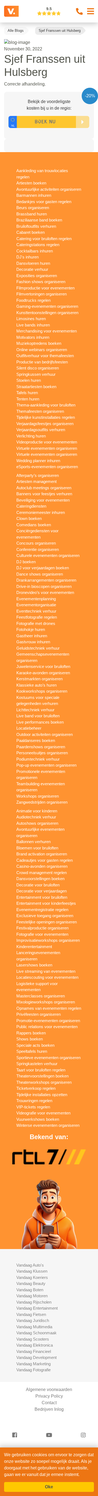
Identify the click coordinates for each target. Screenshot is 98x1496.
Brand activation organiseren (41, 854)
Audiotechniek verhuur (36, 817)
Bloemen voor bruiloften (37, 848)
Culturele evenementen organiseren (47, 555)
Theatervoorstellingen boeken (42, 1076)
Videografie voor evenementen (43, 1113)
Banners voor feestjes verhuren (44, 493)
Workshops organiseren (37, 796)
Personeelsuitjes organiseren (42, 752)
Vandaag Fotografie (33, 1369)
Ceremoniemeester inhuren (40, 512)
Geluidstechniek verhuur (38, 648)
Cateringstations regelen (37, 244)
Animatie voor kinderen (36, 811)
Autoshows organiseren (37, 823)
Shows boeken (29, 1039)
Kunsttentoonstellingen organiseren (47, 312)
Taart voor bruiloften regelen (40, 1070)
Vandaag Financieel (33, 1351)
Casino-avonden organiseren (42, 866)
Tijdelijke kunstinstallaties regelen (45, 417)
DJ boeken (26, 561)
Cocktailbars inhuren (34, 251)
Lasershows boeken (34, 965)
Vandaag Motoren (32, 1295)
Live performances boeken (40, 722)
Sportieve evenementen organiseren (48, 1057)
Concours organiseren (36, 543)
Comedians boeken (33, 524)
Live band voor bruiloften (38, 715)
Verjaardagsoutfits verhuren (40, 429)
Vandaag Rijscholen (33, 1302)
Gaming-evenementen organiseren (47, 306)
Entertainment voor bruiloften (41, 897)
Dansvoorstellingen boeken (40, 878)
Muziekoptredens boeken (38, 343)
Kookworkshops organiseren (41, 691)
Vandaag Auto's (30, 1265)
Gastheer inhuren (31, 635)
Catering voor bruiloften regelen (44, 238)
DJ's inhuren (27, 257)
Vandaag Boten (29, 1289)
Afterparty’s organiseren (37, 475)
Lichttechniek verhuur (35, 709)
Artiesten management (36, 481)
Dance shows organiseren (39, 574)
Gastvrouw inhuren (33, 641)
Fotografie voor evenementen (42, 934)
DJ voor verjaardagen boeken (42, 567)
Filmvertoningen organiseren (41, 294)
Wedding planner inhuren (38, 460)
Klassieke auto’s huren (36, 685)
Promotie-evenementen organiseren (48, 1020)
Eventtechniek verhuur (36, 611)
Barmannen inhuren (33, 195)
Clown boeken (29, 518)
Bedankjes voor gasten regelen (43, 201)
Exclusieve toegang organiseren (44, 915)
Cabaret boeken (30, 232)
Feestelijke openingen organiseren (46, 922)
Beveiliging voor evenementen (43, 500)
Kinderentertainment (34, 946)
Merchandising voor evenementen (46, 331)
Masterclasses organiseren (40, 996)
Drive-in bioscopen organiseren (44, 586)
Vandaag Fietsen (31, 1314)
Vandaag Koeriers (32, 1277)
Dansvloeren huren (33, 263)
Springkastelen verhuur (36, 1063)
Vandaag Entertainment (37, 1308)
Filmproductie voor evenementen (45, 288)
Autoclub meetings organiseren (43, 487)
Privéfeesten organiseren (38, 1014)
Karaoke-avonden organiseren (43, 672)
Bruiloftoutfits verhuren (36, 226)
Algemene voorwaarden (49, 1389)
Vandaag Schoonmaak (36, 1332)
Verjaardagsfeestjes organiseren (45, 423)
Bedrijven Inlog (49, 1409)
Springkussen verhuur (36, 374)
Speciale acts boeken (35, 1045)
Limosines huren (31, 318)
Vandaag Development (36, 1357)
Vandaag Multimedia (34, 1326)
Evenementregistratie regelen (42, 909)
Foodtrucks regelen (33, 300)
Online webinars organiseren (41, 349)
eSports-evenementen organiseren (47, 466)
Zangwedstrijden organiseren (42, 802)
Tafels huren (27, 392)
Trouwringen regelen (34, 1100)
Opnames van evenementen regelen (48, 1008)
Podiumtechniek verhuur (38, 759)
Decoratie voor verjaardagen (41, 891)
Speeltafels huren (31, 1051)
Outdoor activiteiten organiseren (44, 734)
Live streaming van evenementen (45, 971)
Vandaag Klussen (31, 1271)
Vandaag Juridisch (32, 1320)
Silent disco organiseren (37, 368)
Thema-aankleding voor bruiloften (45, 405)
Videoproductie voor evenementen (46, 442)
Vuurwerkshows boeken (37, 1119)
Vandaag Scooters (32, 1339)
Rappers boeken (31, 1033)
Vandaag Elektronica (34, 1345)
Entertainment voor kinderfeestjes (46, 903)
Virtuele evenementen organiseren (46, 448)
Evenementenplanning (36, 598)
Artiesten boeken (31, 183)
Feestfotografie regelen (36, 617)
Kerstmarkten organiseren (39, 678)
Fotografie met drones (35, 623)
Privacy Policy (49, 1396)
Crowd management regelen (41, 872)
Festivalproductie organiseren (42, 928)
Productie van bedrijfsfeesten (42, 362)
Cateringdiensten (31, 506)
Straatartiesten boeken (36, 386)
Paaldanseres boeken (35, 740)
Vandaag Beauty (30, 1283)
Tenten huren (27, 399)
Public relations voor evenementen (47, 1026)
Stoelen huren (28, 380)
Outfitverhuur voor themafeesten (45, 355)
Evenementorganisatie (36, 604)
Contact (49, 1402)
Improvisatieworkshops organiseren (48, 940)
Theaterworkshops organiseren (44, 1082)
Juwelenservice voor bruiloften (43, 666)
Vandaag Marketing (33, 1363)
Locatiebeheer (28, 728)
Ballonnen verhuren (33, 841)
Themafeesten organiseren (40, 411)
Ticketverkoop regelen (36, 1088)
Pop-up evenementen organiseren (46, 765)
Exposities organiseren (36, 275)
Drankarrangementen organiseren (46, 580)
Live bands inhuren (33, 325)
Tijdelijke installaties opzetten (41, 1094)
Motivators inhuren (32, 337)
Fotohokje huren (30, 629)
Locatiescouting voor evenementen (47, 977)
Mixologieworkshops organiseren (45, 1002)
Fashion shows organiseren (40, 281)
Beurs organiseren (32, 207)
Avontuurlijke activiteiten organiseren (48, 189)
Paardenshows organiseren (40, 746)
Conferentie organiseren (37, 549)
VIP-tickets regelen (33, 1107)
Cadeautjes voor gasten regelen (44, 860)
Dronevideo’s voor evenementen (45, 592)
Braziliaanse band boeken (39, 220)
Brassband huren (31, 214)
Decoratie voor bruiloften (38, 885)
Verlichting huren (31, 436)
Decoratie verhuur (32, 269)
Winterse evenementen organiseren (47, 1125)
